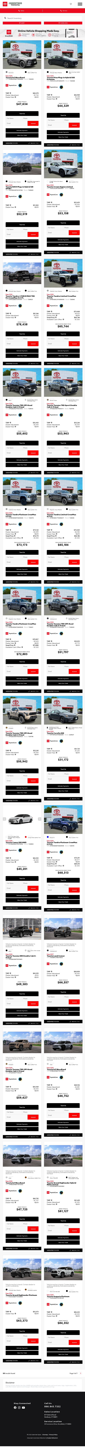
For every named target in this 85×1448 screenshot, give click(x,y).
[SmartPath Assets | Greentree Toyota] (42, 33)
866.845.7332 (35, 143)
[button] (40, 54)
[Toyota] (5, 4)
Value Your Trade (22, 135)
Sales (22, 10)
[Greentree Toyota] (17, 4)
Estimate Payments (22, 130)
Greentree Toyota (12, 143)
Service (64, 10)
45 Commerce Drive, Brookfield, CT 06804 (57, 1424)
